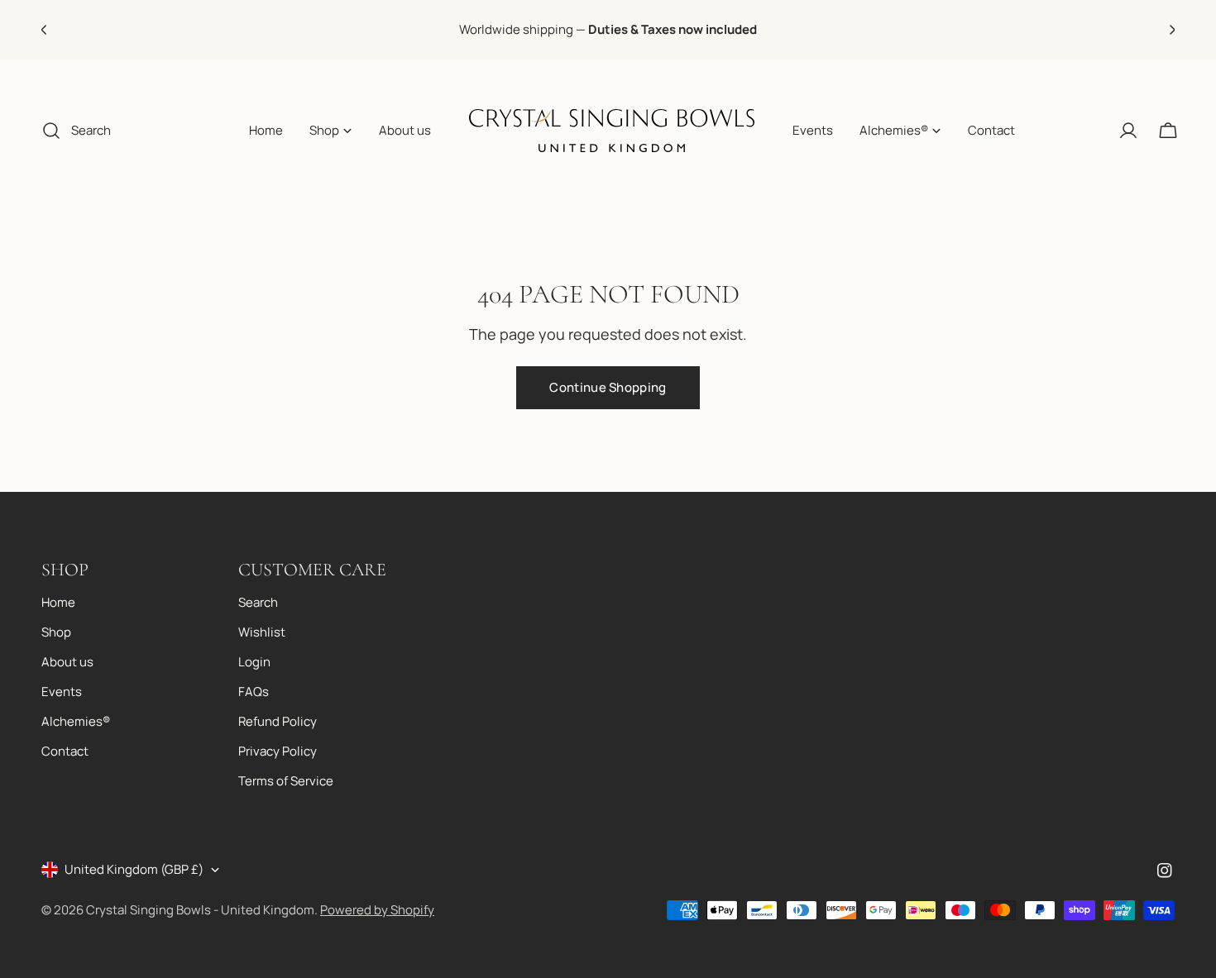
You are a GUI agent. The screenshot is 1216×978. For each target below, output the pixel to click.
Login (254, 661)
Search (258, 602)
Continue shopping (607, 387)
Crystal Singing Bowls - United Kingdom (200, 909)
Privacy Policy (277, 751)
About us (67, 661)
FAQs (253, 691)
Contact (65, 751)
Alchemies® (75, 721)
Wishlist (261, 632)
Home (58, 602)
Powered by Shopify (377, 909)
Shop (56, 632)
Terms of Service (285, 781)
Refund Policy (277, 721)
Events (61, 691)
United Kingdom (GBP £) (134, 869)
